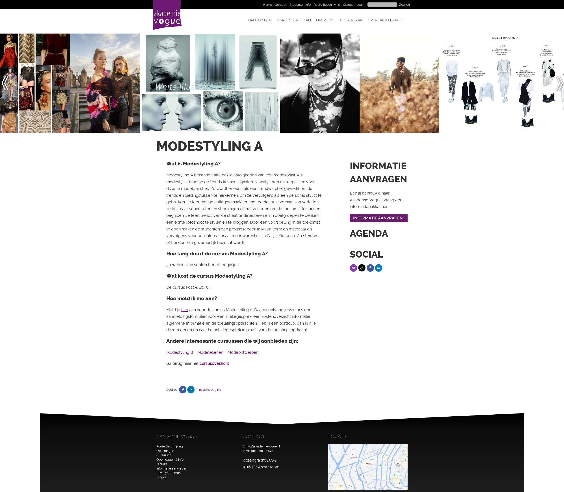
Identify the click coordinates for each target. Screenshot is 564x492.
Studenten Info (300, 4)
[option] (35, 83)
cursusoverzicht (214, 363)
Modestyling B (179, 352)
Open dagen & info (385, 20)
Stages (348, 4)
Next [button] (559, 83)
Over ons (325, 20)
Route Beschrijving (327, 4)
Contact (280, 4)
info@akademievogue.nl (263, 446)
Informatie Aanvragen (378, 218)
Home (267, 4)
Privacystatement (169, 473)
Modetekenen (210, 352)
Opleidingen (260, 20)
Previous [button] (7, 83)
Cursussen (288, 20)
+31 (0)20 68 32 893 (259, 451)
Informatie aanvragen (171, 468)
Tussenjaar (351, 20)
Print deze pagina (208, 389)
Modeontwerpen (243, 352)
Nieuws (161, 464)
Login (360, 4)
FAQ (307, 20)
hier (184, 309)
